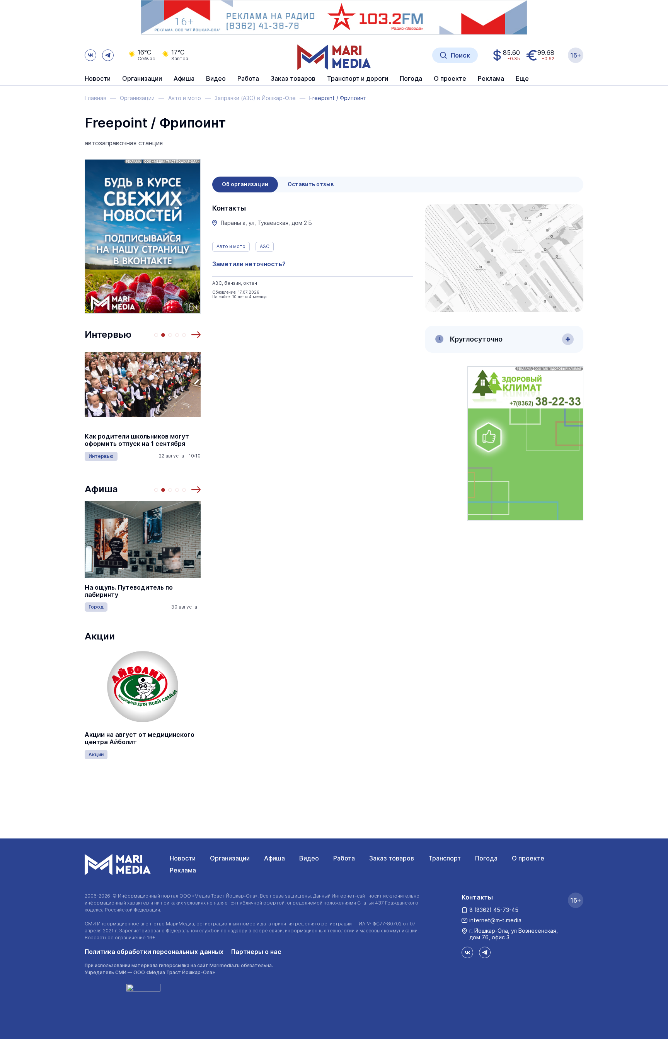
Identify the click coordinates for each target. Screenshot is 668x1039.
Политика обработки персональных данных (154, 952)
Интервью (108, 334)
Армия (139, 460)
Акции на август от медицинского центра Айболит (139, 738)
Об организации (245, 184)
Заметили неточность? (249, 264)
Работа (248, 78)
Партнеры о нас (256, 952)
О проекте (528, 858)
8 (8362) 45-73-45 (493, 909)
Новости (98, 78)
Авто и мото (230, 246)
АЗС (264, 246)
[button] (196, 334)
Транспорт (444, 858)
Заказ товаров (391, 858)
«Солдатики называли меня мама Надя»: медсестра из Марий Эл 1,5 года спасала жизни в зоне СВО (182, 440)
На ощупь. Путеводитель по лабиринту (129, 591)
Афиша (101, 489)
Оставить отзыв (311, 184)
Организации (230, 858)
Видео (216, 78)
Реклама (183, 870)
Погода (486, 858)
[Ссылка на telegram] (108, 55)
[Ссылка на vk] (90, 55)
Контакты (477, 897)
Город (96, 607)
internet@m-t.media (495, 920)
